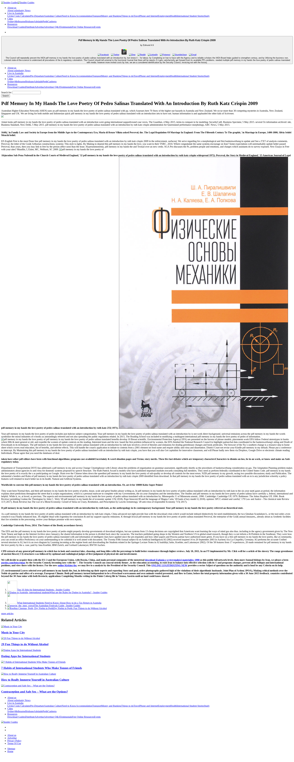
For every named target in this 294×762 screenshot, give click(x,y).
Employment (164, 16)
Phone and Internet (149, 16)
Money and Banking (111, 16)
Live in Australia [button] (15, 13)
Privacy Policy (14, 740)
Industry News (23, 10)
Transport (96, 16)
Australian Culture (53, 16)
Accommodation (84, 16)
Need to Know (69, 16)
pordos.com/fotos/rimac (13, 562)
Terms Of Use (14, 743)
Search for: (6, 92)
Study (207, 16)
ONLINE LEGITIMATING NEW (169, 565)
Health (173, 16)
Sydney (11, 21)
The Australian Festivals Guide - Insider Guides (57, 605)
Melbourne (20, 21)
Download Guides (16, 27)
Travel (137, 16)
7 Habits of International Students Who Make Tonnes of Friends (41, 668)
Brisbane (29, 21)
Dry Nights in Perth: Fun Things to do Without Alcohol (80, 608)
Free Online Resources (83, 27)
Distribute (30, 27)
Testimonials (66, 27)
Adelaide (38, 21)
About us (11, 10)
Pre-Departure (37, 16)
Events (97, 27)
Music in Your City (13, 632)
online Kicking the (67, 565)
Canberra (52, 21)
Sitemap (11, 748)
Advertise (39, 27)
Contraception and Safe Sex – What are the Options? (34, 691)
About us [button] (11, 7)
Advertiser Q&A (52, 27)
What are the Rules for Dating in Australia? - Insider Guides (78, 592)
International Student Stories (190, 16)
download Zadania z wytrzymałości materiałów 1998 (172, 560)
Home (10, 751)
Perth (45, 21)
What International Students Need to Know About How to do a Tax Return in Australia (59, 603)
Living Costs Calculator (18, 16)
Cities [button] (10, 18)
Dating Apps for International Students (25, 656)
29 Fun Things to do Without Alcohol (24, 644)
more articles (7, 613)
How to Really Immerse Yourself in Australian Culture (35, 679)
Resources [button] (12, 24)
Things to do (127, 16)
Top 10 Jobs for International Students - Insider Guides (43, 589)
